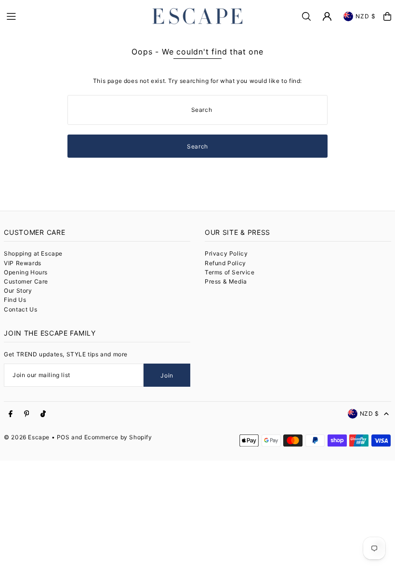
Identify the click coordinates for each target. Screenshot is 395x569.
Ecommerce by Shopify (118, 437)
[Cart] (387, 16)
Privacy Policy (226, 253)
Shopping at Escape (33, 253)
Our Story (18, 290)
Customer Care (26, 281)
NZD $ (366, 16)
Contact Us (20, 309)
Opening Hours (26, 272)
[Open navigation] (74, 15)
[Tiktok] (43, 414)
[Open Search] (306, 16)
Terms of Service (230, 272)
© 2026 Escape (27, 437)
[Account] (327, 16)
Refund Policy (225, 263)
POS (63, 437)
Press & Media (226, 281)
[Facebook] (11, 414)
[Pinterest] (26, 414)
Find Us (15, 299)
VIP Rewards (22, 263)
